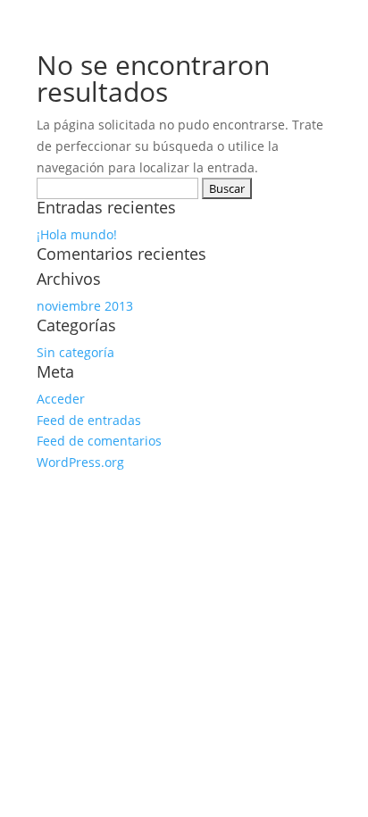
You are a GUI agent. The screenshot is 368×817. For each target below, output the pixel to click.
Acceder (61, 398)
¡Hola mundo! (77, 234)
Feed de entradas (89, 420)
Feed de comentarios (99, 440)
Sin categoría (75, 352)
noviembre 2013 (85, 305)
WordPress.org (80, 462)
